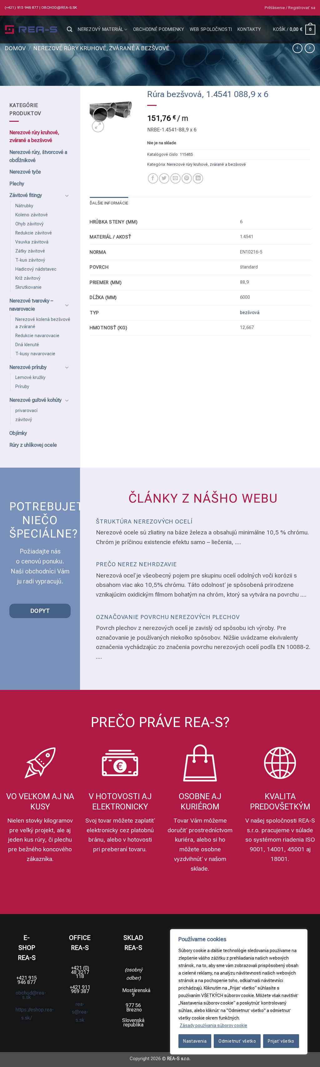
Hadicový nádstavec (36, 269)
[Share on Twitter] (164, 178)
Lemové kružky (30, 377)
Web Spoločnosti (211, 29)
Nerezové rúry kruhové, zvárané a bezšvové (101, 48)
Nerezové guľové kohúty (35, 400)
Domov (15, 48)
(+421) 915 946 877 (22, 7)
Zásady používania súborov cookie (213, 1025)
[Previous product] (309, 48)
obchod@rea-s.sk (59, 7)
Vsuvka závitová (31, 242)
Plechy (16, 184)
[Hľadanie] (69, 29)
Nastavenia (195, 1041)
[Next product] (297, 48)
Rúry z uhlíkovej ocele (33, 445)
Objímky (18, 433)
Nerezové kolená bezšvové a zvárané (42, 323)
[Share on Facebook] (153, 178)
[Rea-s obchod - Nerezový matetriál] (31, 29)
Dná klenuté (27, 344)
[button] (290, 8)
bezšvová (249, 312)
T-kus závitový (30, 260)
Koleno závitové (31, 215)
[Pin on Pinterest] (187, 178)
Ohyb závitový (29, 224)
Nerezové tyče (25, 172)
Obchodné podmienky (158, 29)
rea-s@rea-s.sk (80, 1012)
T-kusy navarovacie (35, 353)
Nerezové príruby (28, 367)
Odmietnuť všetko (237, 1041)
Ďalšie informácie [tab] (109, 203)
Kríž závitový (28, 278)
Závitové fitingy (25, 195)
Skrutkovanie (28, 287)
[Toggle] (67, 195)
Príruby (22, 386)
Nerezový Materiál (100, 29)
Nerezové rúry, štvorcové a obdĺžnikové (38, 156)
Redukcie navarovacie (37, 335)
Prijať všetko (281, 1041)
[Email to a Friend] (175, 178)
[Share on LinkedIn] (198, 178)
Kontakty (249, 29)
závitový (23, 419)
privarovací (26, 410)
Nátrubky (24, 206)
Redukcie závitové (33, 233)
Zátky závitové (30, 251)
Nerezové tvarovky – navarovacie (31, 305)
